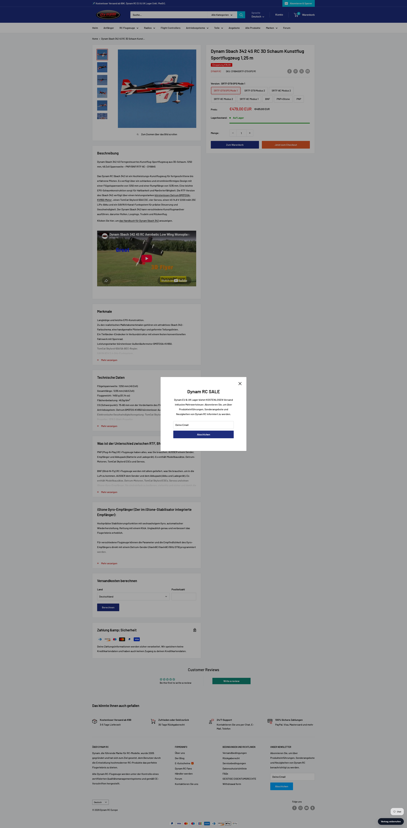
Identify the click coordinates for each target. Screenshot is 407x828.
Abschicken (203, 434)
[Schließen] (240, 383)
